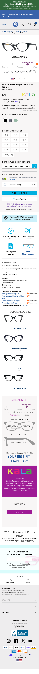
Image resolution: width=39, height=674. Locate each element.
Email (28, 582)
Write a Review (7, 90)
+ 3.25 (15, 150)
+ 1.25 (24, 135)
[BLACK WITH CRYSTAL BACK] (5, 120)
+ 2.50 (15, 145)
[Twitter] (23, 643)
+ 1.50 (6, 140)
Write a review (19, 512)
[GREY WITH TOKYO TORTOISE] (10, 120)
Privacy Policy (26, 564)
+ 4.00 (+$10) (8, 155)
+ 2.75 (24, 145)
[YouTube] (30, 643)
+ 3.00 (6, 150)
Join (19, 559)
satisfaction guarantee (21, 219)
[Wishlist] (23, 24)
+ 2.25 (6, 145)
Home (4, 31)
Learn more (11, 179)
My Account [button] (7, 600)
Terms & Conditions (17, 565)
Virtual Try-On (19, 57)
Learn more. (26, 305)
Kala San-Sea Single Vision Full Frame (15, 33)
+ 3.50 (24, 150)
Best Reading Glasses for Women (13, 592)
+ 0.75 (6, 135)
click (22, 541)
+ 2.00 (24, 140)
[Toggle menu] (4, 24)
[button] (19, 166)
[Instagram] (8, 643)
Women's (10, 31)
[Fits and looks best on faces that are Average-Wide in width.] (19, 67)
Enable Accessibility (19, 2)
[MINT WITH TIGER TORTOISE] (16, 120)
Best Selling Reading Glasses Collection (15, 594)
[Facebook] (16, 643)
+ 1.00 (15, 135)
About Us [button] (5, 612)
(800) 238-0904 (10, 582)
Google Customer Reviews (29, 110)
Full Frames (18, 31)
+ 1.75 (15, 140)
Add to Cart (19, 193)
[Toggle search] (30, 24)
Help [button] (4, 606)
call (28, 541)
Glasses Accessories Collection (13, 590)
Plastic (25, 31)
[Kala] (29, 94)
